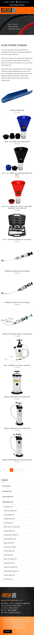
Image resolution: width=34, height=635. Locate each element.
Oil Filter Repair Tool (9, 551)
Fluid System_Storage (10, 547)
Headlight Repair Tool (9, 518)
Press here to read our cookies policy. (14, 627)
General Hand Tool (7, 496)
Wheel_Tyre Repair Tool (10, 559)
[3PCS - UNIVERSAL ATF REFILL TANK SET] (17, 351)
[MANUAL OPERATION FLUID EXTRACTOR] (17, 383)
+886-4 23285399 (10, 2)
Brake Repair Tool (8, 555)
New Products (6, 486)
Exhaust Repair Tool (9, 563)
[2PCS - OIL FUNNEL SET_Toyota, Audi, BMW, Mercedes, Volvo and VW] (17, 192)
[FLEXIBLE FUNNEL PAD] (17, 96)
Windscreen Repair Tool (10, 510)
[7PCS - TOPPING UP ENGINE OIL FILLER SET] (17, 225)
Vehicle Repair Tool (13, 26)
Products (15, 24)
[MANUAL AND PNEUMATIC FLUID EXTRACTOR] (17, 445)
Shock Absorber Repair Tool (11, 571)
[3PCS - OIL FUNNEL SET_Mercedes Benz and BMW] (17, 159)
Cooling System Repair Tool (11, 535)
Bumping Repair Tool (9, 531)
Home (9, 24)
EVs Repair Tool (8, 506)
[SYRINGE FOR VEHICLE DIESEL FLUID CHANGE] (17, 320)
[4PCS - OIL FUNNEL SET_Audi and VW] (17, 127)
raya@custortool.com (23, 2)
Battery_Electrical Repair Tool (12, 527)
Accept (8, 631)
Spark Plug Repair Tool (10, 539)
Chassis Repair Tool (9, 575)
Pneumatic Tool (6, 491)
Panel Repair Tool (8, 522)
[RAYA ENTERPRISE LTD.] (8, 9)
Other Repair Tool (8, 579)
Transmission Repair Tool (10, 567)
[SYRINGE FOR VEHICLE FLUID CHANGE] (17, 257)
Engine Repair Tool (9, 543)
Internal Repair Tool (9, 514)
